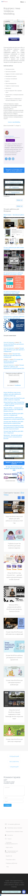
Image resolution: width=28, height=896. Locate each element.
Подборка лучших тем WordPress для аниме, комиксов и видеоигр (14, 546)
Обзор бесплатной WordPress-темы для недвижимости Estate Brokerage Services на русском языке (14, 427)
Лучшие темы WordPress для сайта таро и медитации (14, 740)
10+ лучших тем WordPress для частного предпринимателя (14, 344)
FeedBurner (18, 385)
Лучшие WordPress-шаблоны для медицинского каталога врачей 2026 (14, 366)
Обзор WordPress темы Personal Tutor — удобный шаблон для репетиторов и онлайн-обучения (14, 403)
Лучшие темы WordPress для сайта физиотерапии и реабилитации (14, 682)
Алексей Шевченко (9, 136)
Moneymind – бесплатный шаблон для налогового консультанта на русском (13, 437)
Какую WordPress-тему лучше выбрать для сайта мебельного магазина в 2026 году (12, 394)
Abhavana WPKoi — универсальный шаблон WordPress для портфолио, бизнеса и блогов (13, 409)
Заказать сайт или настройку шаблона (14, 463)
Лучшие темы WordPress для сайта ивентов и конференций (14, 349)
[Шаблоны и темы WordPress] (4, 1)
